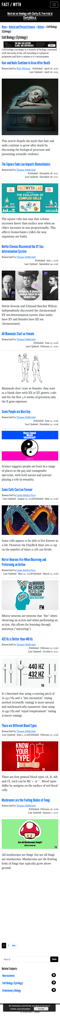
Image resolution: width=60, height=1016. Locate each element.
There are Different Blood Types (19, 725)
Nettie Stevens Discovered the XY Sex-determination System (23, 249)
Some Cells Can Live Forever (17, 489)
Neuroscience (28, 976)
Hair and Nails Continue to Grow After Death (26, 63)
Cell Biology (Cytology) (28, 983)
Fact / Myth (11, 4)
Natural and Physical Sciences (22, 27)
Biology (41, 27)
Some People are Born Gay (16, 411)
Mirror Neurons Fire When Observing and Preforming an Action (24, 562)
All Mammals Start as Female (18, 333)
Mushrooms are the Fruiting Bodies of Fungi (26, 800)
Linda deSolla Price (26, 495)
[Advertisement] (30, 906)
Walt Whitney (23, 68)
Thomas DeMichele (26, 169)
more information (23, 1009)
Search (54, 959)
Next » (14, 945)
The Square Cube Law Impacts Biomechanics (26, 164)
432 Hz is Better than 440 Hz (17, 639)
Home (4, 27)
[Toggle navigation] (54, 5)
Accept (41, 1008)
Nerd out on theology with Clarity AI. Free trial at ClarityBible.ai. (30, 16)
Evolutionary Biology (28, 990)
